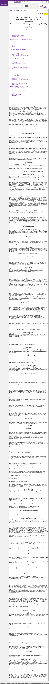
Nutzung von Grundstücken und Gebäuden (19, 64)
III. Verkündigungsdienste (14, 43)
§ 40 (10, 98)
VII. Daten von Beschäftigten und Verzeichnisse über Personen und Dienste (22, 77)
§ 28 (10, 79)
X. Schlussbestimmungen (14, 99)
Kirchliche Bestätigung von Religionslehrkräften (19, 53)
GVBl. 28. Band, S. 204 (28, 27)
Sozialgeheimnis (14, 93)
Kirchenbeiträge (14, 62)
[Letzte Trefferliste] (24, 6)
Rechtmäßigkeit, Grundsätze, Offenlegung (18, 35)
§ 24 (10, 72)
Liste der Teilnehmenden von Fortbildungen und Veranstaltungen (22, 56)
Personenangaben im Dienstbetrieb (17, 78)
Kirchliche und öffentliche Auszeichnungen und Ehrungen (21, 90)
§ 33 (10, 87)
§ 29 (10, 80)
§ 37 (10, 94)
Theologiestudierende (15, 47)
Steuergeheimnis (14, 61)
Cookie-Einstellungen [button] (29, 683)
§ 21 (10, 67)
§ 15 (10, 59)
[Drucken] (47, 10)
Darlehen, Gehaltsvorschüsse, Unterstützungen (19, 67)
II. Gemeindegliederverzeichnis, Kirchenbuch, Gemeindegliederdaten (21, 39)
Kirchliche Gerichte (15, 69)
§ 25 (10, 74)
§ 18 (10, 63)
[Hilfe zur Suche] (22, 6)
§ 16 (10, 61)
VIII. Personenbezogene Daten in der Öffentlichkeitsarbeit (19, 86)
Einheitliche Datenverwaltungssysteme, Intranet (19, 83)
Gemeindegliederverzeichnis (16, 40)
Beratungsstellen (14, 96)
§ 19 (10, 64)
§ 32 (10, 84)
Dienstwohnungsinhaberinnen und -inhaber (19, 63)
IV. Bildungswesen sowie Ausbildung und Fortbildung (18, 49)
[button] (47, 2)
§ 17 (10, 62)
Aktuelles (44, 1)
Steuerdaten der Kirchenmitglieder (17, 59)
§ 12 (10, 54)
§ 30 (10, 82)
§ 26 (10, 75)
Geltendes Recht (11, 1)
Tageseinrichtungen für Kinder (17, 94)
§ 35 (10, 90)
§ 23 (10, 69)
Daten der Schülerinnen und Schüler (17, 50)
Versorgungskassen (15, 84)
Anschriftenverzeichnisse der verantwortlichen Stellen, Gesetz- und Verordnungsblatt (25, 82)
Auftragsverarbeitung (15, 37)
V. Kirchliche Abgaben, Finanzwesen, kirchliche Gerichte (19, 58)
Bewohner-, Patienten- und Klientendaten (18, 98)
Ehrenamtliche (14, 46)
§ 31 (10, 83)
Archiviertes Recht (17, 1)
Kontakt (2, 683)
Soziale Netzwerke (14, 88)
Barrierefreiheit (19, 683)
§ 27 (10, 78)
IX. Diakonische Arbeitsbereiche (15, 91)
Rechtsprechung (23, 1)
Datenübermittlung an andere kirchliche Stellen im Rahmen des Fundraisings (24, 74)
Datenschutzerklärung (12, 683)
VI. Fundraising (12, 71)
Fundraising (13, 72)
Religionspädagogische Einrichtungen (18, 54)
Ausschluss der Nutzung (15, 75)
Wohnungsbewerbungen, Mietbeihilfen (18, 66)
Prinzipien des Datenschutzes (15, 34)
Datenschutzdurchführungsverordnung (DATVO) (21, 10)
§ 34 (10, 88)
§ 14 (10, 56)
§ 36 (10, 93)
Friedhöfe (13, 68)
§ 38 (10, 95)
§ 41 (10, 101)
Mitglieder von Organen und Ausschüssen (18, 80)
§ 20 (10, 66)
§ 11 (10, 53)
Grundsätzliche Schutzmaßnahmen (17, 36)
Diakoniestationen (14, 95)
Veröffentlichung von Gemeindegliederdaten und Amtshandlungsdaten (23, 42)
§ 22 (10, 68)
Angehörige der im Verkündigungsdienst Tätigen (19, 45)
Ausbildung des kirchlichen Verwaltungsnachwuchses (20, 55)
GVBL (27, 1)
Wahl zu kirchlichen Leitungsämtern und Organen (20, 79)
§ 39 (10, 96)
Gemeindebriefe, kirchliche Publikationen (18, 87)
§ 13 (10, 55)
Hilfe (24, 683)
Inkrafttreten (14, 101)
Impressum (6, 683)
